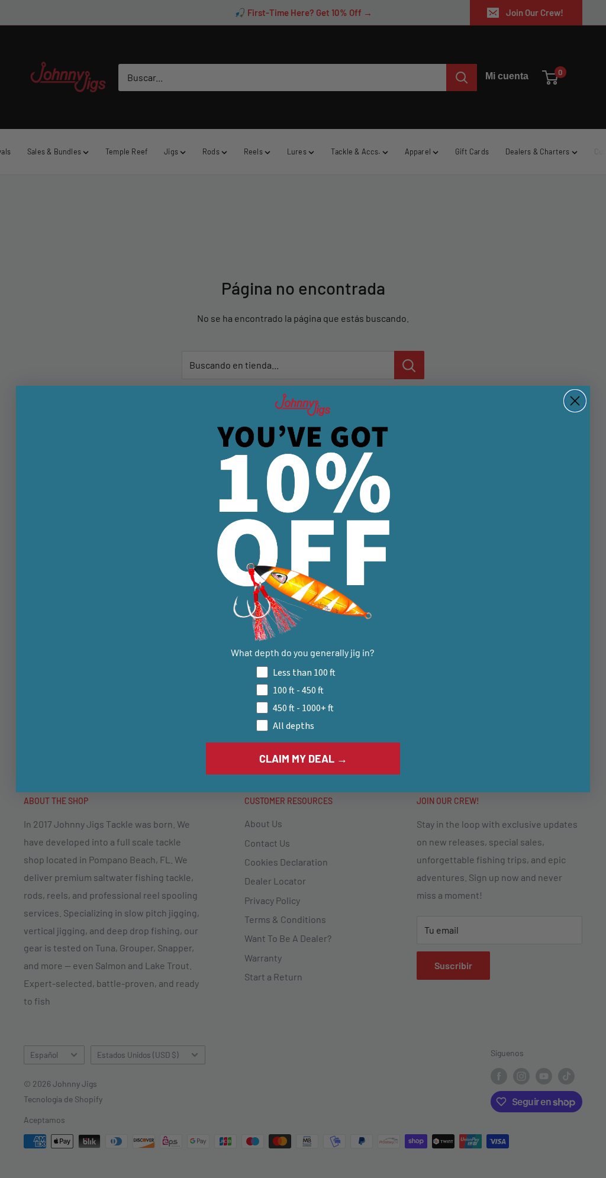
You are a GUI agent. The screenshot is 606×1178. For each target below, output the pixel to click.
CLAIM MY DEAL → (303, 758)
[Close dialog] (575, 400)
